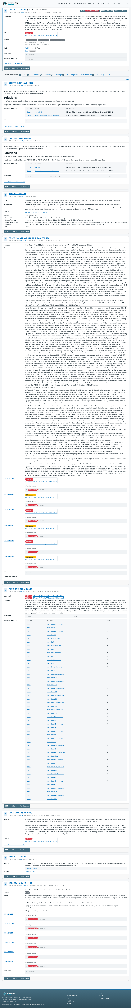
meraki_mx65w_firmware (55, 788)
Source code (104, 998)
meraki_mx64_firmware (55, 631)
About (120, 3)
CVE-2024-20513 (9, 525)
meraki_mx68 (51, 763)
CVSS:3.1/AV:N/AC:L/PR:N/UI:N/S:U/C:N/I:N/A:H (48, 598)
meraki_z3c (51, 656)
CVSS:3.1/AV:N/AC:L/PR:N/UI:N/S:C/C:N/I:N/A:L (41, 497)
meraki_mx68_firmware (55, 760)
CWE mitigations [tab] (72, 75)
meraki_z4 (50, 649)
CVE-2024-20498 (18, 10)
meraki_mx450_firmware (55, 681)
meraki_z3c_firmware (54, 653)
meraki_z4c (51, 642)
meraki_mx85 (51, 728)
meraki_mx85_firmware (55, 724)
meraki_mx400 (52, 692)
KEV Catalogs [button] (81, 3)
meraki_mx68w (52, 749)
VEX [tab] (26, 75)
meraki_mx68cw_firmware (56, 752)
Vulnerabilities (62, 3)
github (22, 815)
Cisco (29, 112)
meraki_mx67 (51, 785)
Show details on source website (14, 127)
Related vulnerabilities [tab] (12, 75)
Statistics (108, 3)
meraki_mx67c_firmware (55, 774)
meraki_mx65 (51, 628)
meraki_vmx (51, 670)
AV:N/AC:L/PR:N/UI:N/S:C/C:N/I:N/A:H (37, 212)
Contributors (71, 1001)
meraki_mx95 (51, 720)
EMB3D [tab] (109, 75)
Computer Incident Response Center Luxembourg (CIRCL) (27, 1004)
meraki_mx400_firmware (55, 688)
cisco (26, 51)
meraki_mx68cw (52, 756)
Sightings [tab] (60, 75)
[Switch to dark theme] (127, 3)
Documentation (72, 996)
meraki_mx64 (51, 635)
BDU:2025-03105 (17, 193)
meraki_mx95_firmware (55, 717)
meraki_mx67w (52, 770)
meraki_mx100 (52, 713)
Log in (115, 3)
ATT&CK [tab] (100, 75)
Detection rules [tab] (87, 75)
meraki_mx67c (52, 777)
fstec (21, 196)
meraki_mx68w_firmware (55, 745)
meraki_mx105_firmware (55, 703)
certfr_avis (23, 85)
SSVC (5, 39)
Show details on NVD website (13, 63)
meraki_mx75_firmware (55, 738)
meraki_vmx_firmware (54, 667)
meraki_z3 (50, 663)
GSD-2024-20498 (17, 857)
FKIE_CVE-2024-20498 (20, 589)
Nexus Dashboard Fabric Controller (47, 116)
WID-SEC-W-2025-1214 (20, 883)
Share (14, 68)
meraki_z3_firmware (54, 660)
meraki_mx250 (52, 699)
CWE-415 (27, 48)
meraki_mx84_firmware (55, 731)
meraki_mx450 (52, 685)
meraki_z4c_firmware (54, 638)
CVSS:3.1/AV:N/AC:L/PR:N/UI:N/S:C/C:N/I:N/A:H (41, 35)
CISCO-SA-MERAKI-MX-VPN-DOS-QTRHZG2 (30, 238)
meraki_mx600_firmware (55, 674)
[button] (124, 3)
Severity (7, 32)
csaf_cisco (23, 241)
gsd (21, 859)
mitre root (32, 51)
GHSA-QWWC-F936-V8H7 (20, 813)
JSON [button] (7, 68)
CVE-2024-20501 (9, 479)
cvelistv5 (22, 12)
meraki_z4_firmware (54, 646)
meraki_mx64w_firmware (55, 795)
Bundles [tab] (48, 75)
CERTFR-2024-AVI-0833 (21, 83)
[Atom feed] (126, 79)
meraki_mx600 (52, 678)
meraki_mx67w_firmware (55, 767)
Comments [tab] (36, 75)
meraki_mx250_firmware (55, 695)
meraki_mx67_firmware (55, 781)
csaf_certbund (24, 885)
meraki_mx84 (51, 735)
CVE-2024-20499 (9, 541)
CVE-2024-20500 (9, 556)
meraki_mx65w (52, 792)
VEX (70, 3)
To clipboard (24, 68)
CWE (74, 3)
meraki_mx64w (52, 799)
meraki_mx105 (52, 706)
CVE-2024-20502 (9, 494)
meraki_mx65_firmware (55, 624)
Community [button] (91, 3)
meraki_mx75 (51, 742)
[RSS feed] (128, 79)
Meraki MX (38, 112)
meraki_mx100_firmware (55, 710)
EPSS (102, 10)
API (68, 998)
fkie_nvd (22, 591)
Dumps (69, 1004)
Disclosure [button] (100, 3)
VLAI (82, 10)
